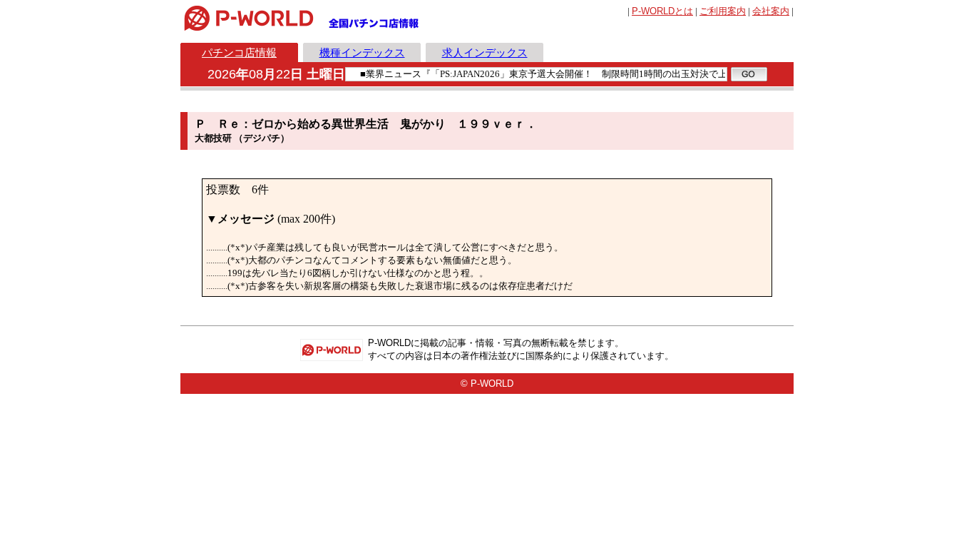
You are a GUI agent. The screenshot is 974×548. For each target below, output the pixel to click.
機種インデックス (362, 52)
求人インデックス (485, 52)
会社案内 (770, 11)
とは (662, 11)
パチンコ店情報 (239, 52)
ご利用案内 (722, 11)
